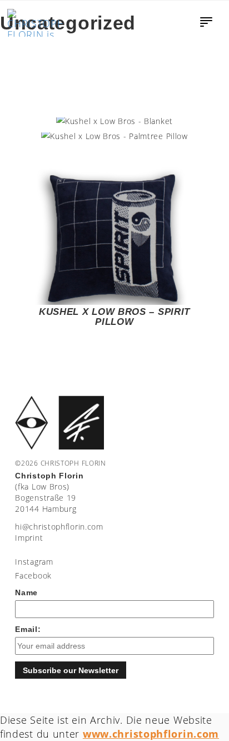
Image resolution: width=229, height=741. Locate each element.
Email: (28, 629)
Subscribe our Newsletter (70, 670)
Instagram (34, 561)
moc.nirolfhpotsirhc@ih (59, 526)
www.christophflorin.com (151, 733)
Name (26, 592)
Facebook (33, 575)
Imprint (29, 537)
